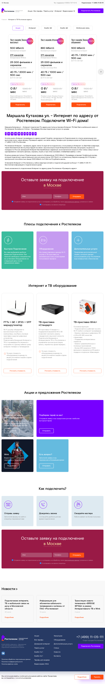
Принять (97, 677)
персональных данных (71, 202)
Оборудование (59, 640)
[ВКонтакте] (3, 652)
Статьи (56, 648)
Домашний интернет (42, 644)
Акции (30, 11)
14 (15, 134)
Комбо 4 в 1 (38, 656)
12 (9, 134)
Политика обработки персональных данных (16, 659)
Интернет (58, 11)
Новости (9, 589)
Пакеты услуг (48, 11)
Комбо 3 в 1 (38, 652)
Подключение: (92, 3)
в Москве (52, 185)
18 (19, 134)
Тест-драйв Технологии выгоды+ (21, 41)
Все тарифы (38, 11)
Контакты (57, 656)
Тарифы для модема (42, 660)
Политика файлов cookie (10, 664)
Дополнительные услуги (63, 644)
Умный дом (58, 636)
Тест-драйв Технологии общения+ (82, 41)
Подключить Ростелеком (90, 646)
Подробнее (11, 431)
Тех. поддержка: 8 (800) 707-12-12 (65, 3)
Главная (4, 20)
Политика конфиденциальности (12, 662)
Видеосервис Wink (70, 11)
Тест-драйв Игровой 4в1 (52, 40)
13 (12, 134)
